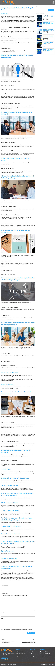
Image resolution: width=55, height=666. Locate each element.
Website (2, 624)
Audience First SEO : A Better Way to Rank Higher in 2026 (48, 23)
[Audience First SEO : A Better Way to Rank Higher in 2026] (39, 24)
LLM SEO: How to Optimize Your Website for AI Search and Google (48, 30)
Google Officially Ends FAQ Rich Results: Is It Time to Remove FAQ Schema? (48, 36)
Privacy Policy (51, 664)
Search (38, 7)
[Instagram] (4, 659)
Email (2, 618)
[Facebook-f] (2, 659)
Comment (3, 598)
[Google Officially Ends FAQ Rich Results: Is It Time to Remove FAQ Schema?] (39, 38)
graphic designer (10, 416)
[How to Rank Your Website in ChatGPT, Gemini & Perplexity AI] (39, 45)
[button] (53, 2)
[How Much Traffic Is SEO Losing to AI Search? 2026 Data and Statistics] (39, 18)
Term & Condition (44, 664)
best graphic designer (13, 20)
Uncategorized (5, 585)
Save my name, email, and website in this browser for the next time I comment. (17, 629)
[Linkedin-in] (7, 659)
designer (8, 164)
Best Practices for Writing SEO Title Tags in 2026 (48, 50)
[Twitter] (5, 659)
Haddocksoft (12, 6)
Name (2, 612)
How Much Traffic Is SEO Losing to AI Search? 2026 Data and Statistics (48, 16)
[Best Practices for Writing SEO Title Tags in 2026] (39, 51)
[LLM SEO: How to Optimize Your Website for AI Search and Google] (39, 31)
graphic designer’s (4, 348)
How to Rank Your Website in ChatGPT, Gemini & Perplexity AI (48, 43)
